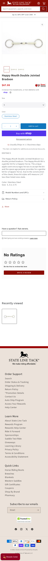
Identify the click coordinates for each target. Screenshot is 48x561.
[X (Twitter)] (26, 529)
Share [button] (7, 206)
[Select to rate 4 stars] (19, 262)
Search (8, 378)
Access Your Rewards (15, 403)
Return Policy (11, 389)
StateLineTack (20, 550)
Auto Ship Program (14, 400)
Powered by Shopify (31, 550)
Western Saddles (13, 480)
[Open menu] (4, 3)
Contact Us (10, 396)
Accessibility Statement (16, 456)
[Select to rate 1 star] (6, 262)
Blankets (9, 477)
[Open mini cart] (44, 3)
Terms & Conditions (14, 453)
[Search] (43, 9)
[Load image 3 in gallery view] (21, 69)
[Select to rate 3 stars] (14, 262)
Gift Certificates (12, 484)
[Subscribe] (37, 510)
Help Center (11, 407)
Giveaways (10, 442)
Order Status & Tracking (17, 382)
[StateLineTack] (19, 3)
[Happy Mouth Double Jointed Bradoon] (9, 316)
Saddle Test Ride (13, 438)
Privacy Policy (11, 449)
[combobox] (24, 8)
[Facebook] (16, 529)
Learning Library (13, 446)
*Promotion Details (14, 393)
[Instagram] (21, 529)
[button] (24, 192)
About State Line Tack (16, 420)
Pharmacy (10, 495)
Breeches (9, 473)
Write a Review (24, 273)
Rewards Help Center (15, 428)
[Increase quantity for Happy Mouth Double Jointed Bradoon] (16, 126)
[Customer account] (38, 3)
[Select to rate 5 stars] (23, 262)
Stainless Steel (10, 116)
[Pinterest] (32, 529)
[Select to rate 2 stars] (10, 262)
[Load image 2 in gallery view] (14, 69)
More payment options (24, 139)
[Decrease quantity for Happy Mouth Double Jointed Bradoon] (5, 126)
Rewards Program (14, 424)
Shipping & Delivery (14, 385)
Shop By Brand (12, 491)
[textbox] (24, 233)
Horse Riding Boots (14, 470)
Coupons (9, 488)
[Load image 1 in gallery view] (7, 69)
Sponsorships (12, 435)
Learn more (34, 238)
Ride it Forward (12, 431)
